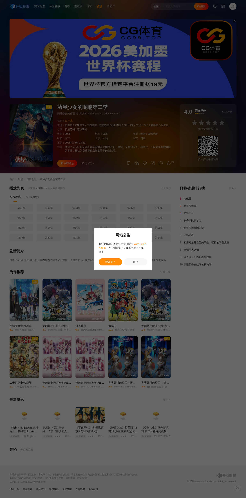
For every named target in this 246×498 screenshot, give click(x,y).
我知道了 (110, 261)
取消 (135, 261)
